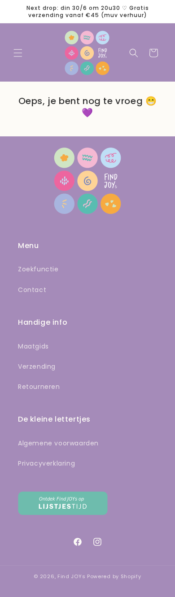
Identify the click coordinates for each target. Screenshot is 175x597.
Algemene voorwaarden (58, 443)
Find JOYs (71, 576)
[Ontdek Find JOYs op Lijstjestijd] (63, 512)
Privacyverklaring (46, 463)
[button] (18, 53)
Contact (32, 289)
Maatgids (33, 346)
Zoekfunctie (38, 269)
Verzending (37, 366)
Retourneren (39, 386)
